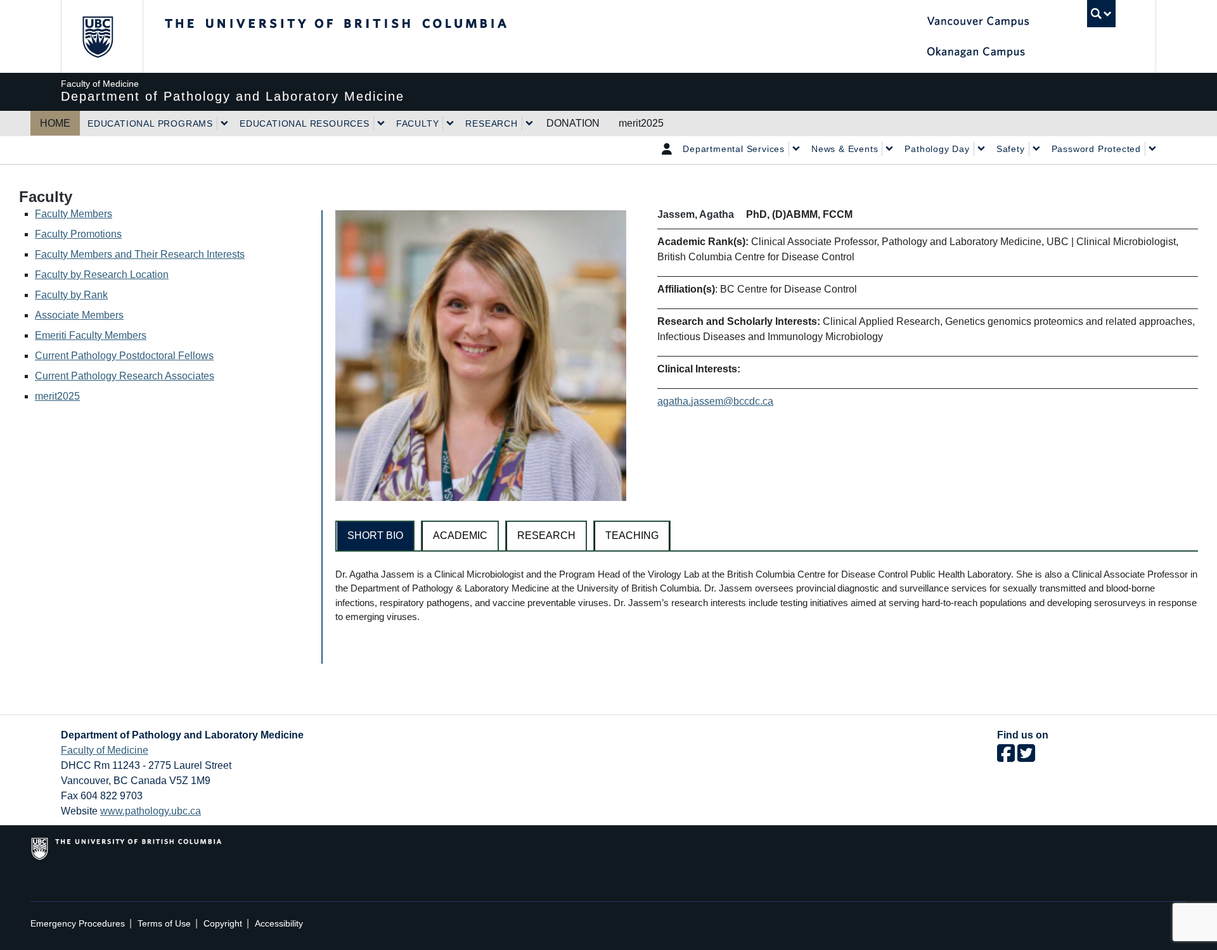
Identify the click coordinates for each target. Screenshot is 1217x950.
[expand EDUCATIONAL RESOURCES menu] (381, 123)
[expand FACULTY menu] (450, 123)
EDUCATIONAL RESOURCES (305, 123)
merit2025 (641, 123)
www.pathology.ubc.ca (150, 811)
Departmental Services (734, 149)
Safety (1010, 149)
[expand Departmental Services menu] (796, 149)
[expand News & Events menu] (889, 149)
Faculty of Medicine (104, 750)
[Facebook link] (1006, 757)
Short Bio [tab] (375, 535)
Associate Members (79, 315)
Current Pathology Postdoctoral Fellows (124, 355)
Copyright (222, 923)
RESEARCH (491, 123)
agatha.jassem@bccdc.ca (715, 401)
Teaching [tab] (632, 535)
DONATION (573, 123)
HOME (55, 123)
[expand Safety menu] (1036, 149)
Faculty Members (73, 213)
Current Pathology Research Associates (124, 375)
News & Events (844, 149)
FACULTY (417, 123)
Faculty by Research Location (102, 274)
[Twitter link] (1026, 757)
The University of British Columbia (97, 36)
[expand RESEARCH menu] (529, 123)
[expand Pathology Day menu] (981, 149)
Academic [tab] (460, 535)
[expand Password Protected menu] (1152, 149)
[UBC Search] (1101, 13)
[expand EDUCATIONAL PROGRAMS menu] (224, 123)
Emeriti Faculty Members (90, 335)
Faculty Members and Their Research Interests (140, 254)
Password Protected (1096, 149)
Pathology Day (937, 149)
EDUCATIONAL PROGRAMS (150, 123)
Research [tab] (546, 535)
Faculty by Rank (71, 294)
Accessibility (279, 923)
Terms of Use (164, 923)
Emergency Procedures (77, 923)
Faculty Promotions (78, 234)
